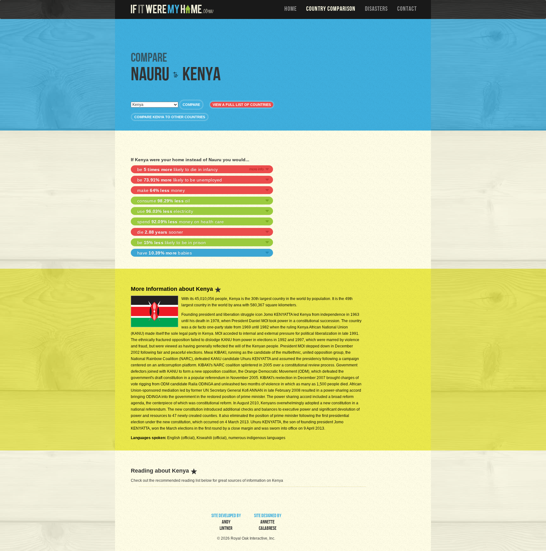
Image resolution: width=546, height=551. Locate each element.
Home (290, 9)
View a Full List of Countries (242, 105)
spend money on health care (180, 221)
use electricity (165, 211)
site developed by (226, 522)
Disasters (376, 9)
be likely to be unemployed (179, 179)
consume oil (163, 200)
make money (161, 190)
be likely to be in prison (171, 242)
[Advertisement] (275, 35)
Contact (407, 9)
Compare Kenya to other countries (169, 117)
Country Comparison (330, 9)
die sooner (160, 232)
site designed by (267, 522)
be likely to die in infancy (177, 169)
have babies (164, 252)
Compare (191, 105)
